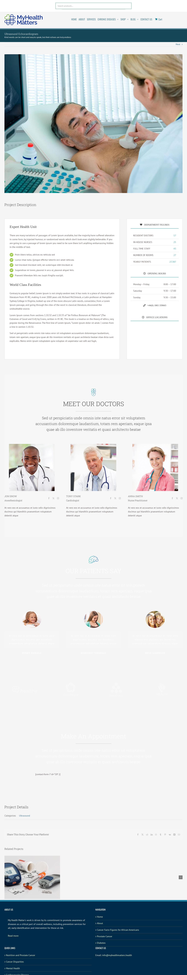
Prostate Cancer (104, 936)
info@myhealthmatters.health (117, 955)
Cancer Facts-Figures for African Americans (118, 929)
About (100, 923)
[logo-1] (23, 15)
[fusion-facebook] (49, 498)
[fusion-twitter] (53, 498)
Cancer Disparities (15, 961)
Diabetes (101, 942)
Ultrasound (24, 815)
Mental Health (13, 968)
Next (178, 44)
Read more (13, 935)
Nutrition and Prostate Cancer (20, 955)
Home (100, 916)
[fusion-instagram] (58, 498)
